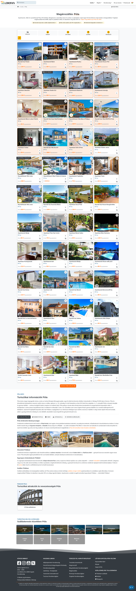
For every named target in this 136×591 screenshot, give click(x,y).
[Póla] (29, 439)
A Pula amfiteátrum (30, 507)
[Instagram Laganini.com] (24, 563)
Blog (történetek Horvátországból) (78, 568)
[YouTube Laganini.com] (28, 563)
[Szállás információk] (39, 64)
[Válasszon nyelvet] (133, 3)
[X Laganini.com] (33, 563)
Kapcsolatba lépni (100, 561)
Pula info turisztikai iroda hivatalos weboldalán (83, 428)
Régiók (99, 2)
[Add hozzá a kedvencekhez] (40, 44)
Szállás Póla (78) (25, 417)
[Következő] (39, 51)
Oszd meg (115, 6)
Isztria (20, 465)
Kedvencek (127, 2)
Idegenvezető (73, 565)
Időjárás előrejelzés (73, 417)
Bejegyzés (99, 579)
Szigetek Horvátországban (76, 576)
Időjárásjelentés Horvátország (51, 562)
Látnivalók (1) (58, 417)
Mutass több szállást (67, 385)
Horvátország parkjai (49, 568)
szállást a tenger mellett (74, 471)
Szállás (92, 2)
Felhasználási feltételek (23, 580)
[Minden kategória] (19, 38)
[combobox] (26, 2)
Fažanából (96, 460)
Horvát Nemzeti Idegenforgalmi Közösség (54, 565)
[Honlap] (18, 7)
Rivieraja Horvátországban (76, 573)
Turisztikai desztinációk (75, 562)
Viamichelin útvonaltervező (50, 573)
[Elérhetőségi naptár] (39, 67)
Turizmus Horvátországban (50, 576)
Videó (48, 417)
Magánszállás (73, 570)
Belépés (98, 576)
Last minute (118, 2)
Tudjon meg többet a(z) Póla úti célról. (91, 19)
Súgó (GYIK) (98, 567)
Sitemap (33, 580)
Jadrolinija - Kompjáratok (50, 570)
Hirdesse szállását (101, 573)
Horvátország (107, 2)
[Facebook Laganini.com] (19, 563)
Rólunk (97, 564)
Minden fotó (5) (38, 417)
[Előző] (20, 51)
